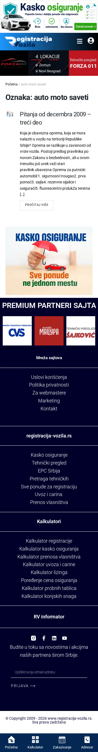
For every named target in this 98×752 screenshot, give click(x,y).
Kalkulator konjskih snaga (49, 596)
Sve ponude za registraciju (49, 486)
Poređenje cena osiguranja (49, 580)
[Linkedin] (54, 635)
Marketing (49, 401)
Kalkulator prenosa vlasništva (49, 557)
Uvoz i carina (48, 494)
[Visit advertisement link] (49, 16)
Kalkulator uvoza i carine (49, 564)
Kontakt (49, 408)
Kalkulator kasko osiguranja (49, 549)
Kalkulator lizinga (49, 572)
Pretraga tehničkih (49, 479)
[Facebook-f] (43, 635)
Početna (11, 84)
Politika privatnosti (49, 385)
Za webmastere (49, 393)
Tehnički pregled (49, 463)
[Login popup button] (91, 41)
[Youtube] (64, 635)
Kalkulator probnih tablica (49, 588)
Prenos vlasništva (49, 502)
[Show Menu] (79, 41)
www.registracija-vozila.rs (69, 718)
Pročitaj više (36, 205)
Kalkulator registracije (49, 541)
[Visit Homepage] (28, 41)
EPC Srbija (49, 471)
